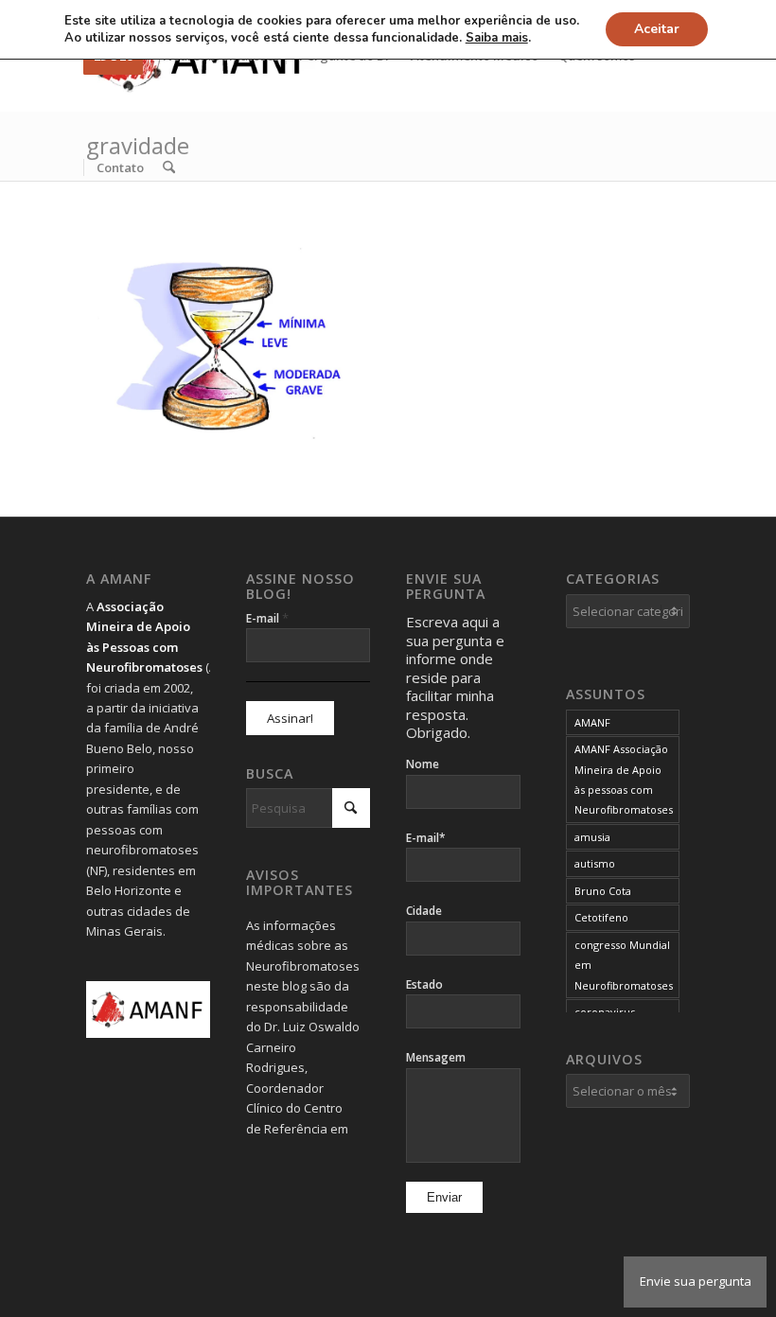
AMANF (592, 722)
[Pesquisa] (169, 167)
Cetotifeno (601, 917)
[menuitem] (119, 167)
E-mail (267, 617)
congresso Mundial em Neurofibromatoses (623, 965)
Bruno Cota (602, 891)
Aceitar (656, 29)
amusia (592, 837)
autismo (594, 863)
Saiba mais (497, 37)
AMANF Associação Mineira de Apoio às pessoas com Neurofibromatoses (623, 779)
